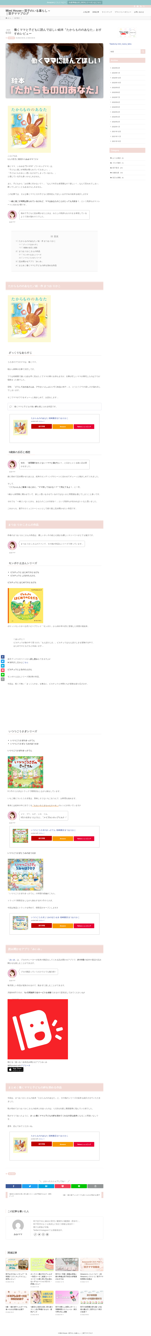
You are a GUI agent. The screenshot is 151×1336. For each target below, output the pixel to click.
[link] (35, 1234)
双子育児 (11, 38)
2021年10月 (116, 141)
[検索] (143, 6)
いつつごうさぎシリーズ (32, 257)
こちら (25, 662)
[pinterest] (137, 6)
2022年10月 (116, 82)
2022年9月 (116, 87)
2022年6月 (116, 102)
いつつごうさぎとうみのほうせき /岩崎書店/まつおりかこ (55, 917)
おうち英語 (118, 158)
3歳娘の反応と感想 (30, 247)
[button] (14, 1186)
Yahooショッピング (84, 426)
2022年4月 (116, 112)
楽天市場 (42, 426)
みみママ (18, 1234)
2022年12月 (116, 78)
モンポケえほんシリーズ (32, 254)
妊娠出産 (117, 172)
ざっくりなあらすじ (30, 244)
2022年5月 (116, 107)
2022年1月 (116, 126)
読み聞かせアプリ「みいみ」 (31, 261)
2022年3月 (116, 117)
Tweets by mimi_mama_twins (120, 44)
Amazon (63, 426)
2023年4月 (116, 68)
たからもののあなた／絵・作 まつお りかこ (37, 241)
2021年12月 (116, 131)
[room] (134, 6)
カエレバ (41, 421)
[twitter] (39, 1234)
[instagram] (43, 1234)
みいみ (12, 959)
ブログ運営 (118, 163)
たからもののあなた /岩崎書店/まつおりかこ (49, 418)
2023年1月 (116, 73)
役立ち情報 (118, 177)
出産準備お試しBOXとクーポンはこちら (85, 2)
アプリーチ (25, 1065)
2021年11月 (116, 136)
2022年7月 (116, 97)
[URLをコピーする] (95, 1186)
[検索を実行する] (143, 51)
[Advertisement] (54, 705)
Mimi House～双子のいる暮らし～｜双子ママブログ (28, 12)
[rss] (140, 6)
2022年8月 (116, 92)
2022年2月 (116, 121)
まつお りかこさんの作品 (29, 251)
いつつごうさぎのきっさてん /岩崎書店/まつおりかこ (53, 830)
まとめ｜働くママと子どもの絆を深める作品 (38, 265)
